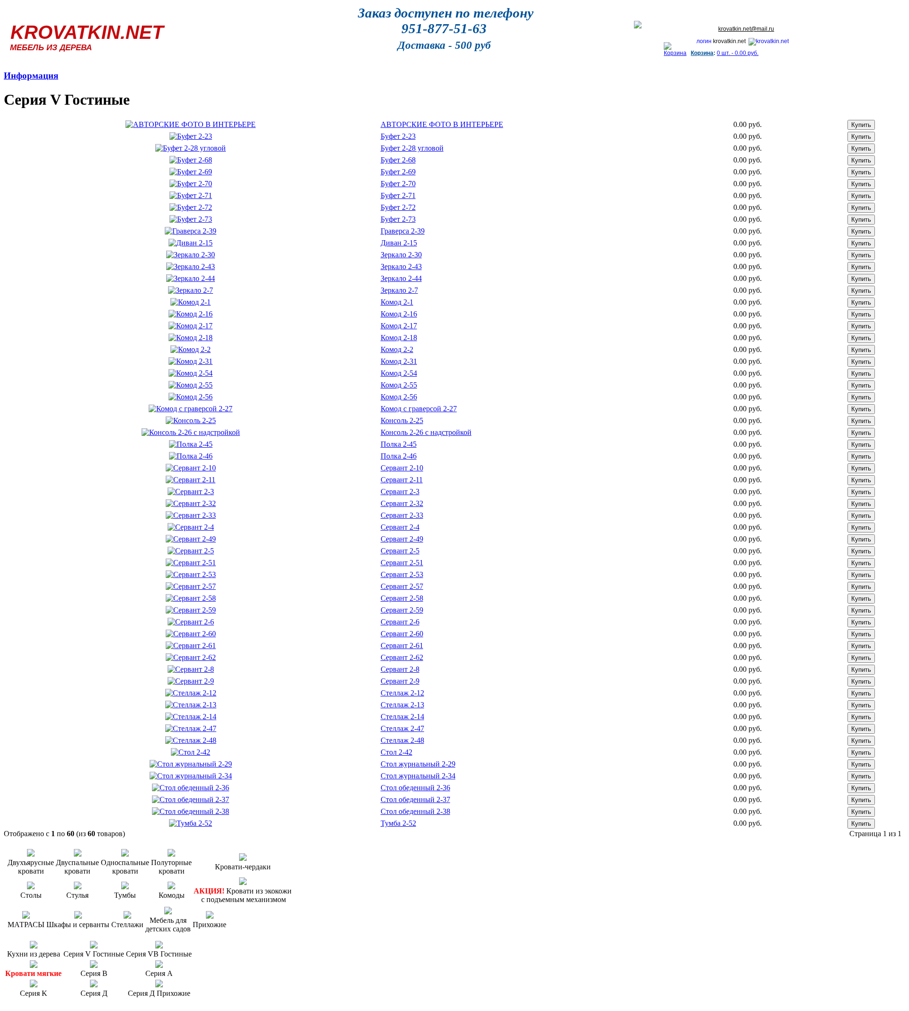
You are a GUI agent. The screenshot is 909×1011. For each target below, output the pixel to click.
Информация (31, 76)
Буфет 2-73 (398, 219)
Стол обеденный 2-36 (415, 788)
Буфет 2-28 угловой (412, 148)
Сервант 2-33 (402, 515)
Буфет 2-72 (398, 207)
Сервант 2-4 (400, 527)
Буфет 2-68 (398, 160)
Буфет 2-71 (398, 195)
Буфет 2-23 (398, 136)
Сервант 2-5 (400, 551)
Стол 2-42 (396, 752)
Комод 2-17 (399, 326)
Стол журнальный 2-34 (418, 776)
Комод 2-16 (399, 314)
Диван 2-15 (399, 243)
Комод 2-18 (399, 338)
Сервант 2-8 (400, 669)
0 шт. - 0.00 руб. (737, 53)
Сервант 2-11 (402, 480)
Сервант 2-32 (402, 503)
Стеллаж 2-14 (402, 717)
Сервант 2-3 (400, 491)
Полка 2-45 (399, 444)
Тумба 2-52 (398, 823)
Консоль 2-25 (402, 420)
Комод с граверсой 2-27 (419, 409)
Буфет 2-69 (398, 172)
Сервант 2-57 (402, 586)
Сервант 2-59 (402, 610)
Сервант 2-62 (402, 657)
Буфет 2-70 (398, 184)
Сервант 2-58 (402, 598)
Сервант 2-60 (402, 634)
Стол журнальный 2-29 (418, 764)
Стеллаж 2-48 (402, 740)
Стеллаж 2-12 (402, 693)
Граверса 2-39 (403, 231)
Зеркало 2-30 (401, 255)
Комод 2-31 (399, 361)
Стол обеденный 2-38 (415, 811)
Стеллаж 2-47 (402, 728)
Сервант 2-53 (402, 574)
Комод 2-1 (397, 302)
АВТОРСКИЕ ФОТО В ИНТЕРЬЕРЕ (442, 124)
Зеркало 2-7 (399, 290)
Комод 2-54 (399, 373)
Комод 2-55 (399, 385)
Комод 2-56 (399, 397)
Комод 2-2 (397, 349)
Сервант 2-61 (402, 645)
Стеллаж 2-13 (402, 705)
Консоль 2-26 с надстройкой (426, 432)
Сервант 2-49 (402, 539)
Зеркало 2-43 (401, 266)
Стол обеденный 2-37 (415, 799)
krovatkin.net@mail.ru (746, 29)
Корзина (702, 53)
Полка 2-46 (399, 456)
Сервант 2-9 (400, 681)
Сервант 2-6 (400, 622)
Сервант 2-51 (402, 563)
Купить (861, 124)
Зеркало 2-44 (401, 278)
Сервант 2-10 (402, 468)
